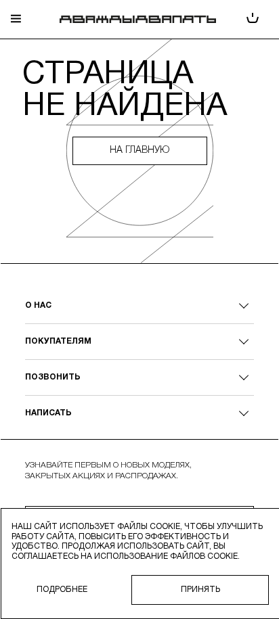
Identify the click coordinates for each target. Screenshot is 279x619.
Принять (200, 589)
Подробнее (62, 589)
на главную (139, 150)
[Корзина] (252, 19)
